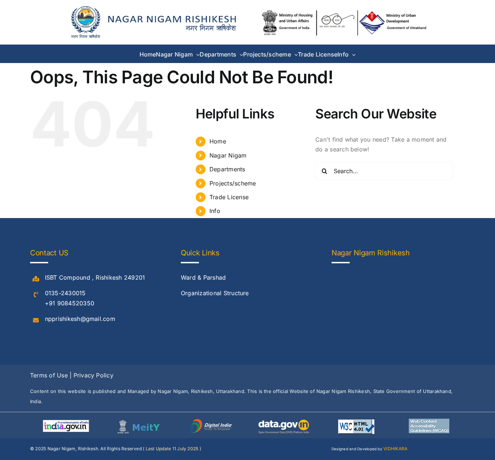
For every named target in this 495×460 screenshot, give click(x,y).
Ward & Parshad (203, 277)
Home (217, 141)
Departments (227, 169)
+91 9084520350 (69, 303)
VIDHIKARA (395, 448)
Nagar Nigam (228, 155)
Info (214, 210)
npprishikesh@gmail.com (80, 318)
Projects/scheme (232, 183)
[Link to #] (36, 279)
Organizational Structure (215, 293)
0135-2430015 (65, 293)
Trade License (229, 197)
